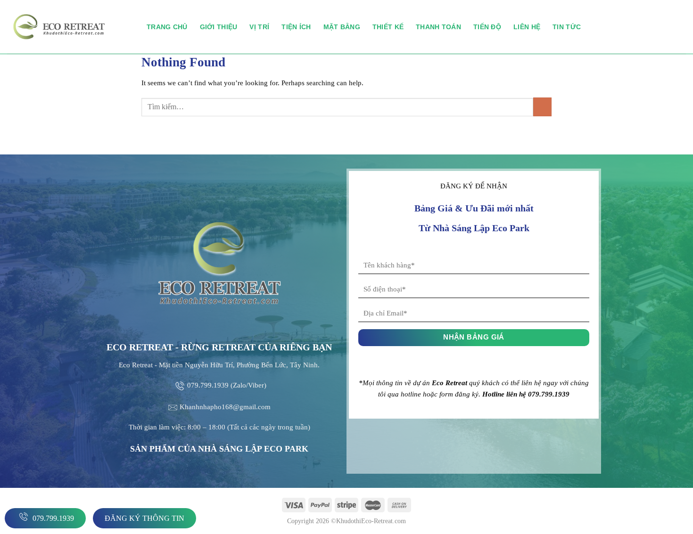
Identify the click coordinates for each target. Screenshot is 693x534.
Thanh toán (438, 27)
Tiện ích (296, 27)
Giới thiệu (219, 27)
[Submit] (542, 106)
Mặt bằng (341, 27)
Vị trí (259, 27)
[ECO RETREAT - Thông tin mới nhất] (69, 27)
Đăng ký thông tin (144, 518)
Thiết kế (388, 27)
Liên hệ (526, 27)
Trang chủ (167, 27)
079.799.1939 (52, 518)
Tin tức (567, 27)
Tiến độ (487, 27)
